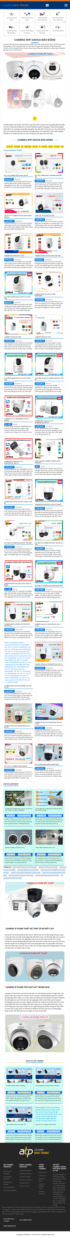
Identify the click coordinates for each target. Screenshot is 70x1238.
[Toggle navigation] (66, 5)
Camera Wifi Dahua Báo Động (34, 40)
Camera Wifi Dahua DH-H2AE (14, 256)
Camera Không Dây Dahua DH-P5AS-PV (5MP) (17, 584)
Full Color (35, 146)
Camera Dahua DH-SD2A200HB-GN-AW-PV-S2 (18, 686)
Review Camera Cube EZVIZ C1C (15, 848)
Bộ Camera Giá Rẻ (10, 1190)
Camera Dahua (24, 1177)
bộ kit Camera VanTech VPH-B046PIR (24, 867)
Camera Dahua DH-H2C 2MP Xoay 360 (48, 256)
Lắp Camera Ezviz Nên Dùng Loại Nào (47, 1086)
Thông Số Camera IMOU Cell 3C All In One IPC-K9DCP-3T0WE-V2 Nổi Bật (18, 809)
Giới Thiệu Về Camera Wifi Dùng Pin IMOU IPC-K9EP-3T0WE (48, 809)
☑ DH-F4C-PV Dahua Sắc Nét (45, 216)
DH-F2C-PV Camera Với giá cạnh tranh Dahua (18, 216)
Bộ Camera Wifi (9, 1187)
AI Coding (57, 146)
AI (39, 146)
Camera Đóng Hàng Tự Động (16, 1086)
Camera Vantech (25, 1180)
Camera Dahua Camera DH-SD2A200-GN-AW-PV (17, 625)
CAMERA (15, 5)
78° (22, 146)
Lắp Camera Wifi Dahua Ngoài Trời (47, 764)
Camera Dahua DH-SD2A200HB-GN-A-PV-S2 (48, 625)
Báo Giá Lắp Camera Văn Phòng (46, 1124)
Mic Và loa (10, 146)
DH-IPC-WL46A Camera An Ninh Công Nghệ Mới (47, 461)
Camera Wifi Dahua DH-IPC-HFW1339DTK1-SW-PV (44, 421)
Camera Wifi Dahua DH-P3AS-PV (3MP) (48, 504)
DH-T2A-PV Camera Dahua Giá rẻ (15, 766)
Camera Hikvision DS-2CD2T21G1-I (28, 870)
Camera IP (42, 1176)
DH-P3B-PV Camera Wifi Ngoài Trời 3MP (18, 543)
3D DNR (50, 146)
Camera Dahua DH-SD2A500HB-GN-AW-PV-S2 (48, 723)
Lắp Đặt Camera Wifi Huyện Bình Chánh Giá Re (25, 873)
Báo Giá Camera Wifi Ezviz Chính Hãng (21, 875)
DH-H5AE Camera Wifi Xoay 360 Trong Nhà (17, 379)
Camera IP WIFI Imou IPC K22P (48, 867)
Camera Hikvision (25, 1170)
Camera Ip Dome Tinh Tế (12, 150)
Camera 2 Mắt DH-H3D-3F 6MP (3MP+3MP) (45, 295)
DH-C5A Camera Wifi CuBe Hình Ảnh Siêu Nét (48, 176)
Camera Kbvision (25, 1174)
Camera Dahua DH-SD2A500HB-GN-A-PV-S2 (17, 726)
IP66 (62, 146)
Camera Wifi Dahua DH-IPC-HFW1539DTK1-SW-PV (14, 462)
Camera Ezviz (24, 1186)
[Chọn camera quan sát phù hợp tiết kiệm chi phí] (64, 22)
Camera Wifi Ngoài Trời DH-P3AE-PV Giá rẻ (18, 502)
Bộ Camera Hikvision (8, 1172)
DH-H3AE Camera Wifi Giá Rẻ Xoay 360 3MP (17, 297)
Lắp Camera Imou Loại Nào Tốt (16, 1124)
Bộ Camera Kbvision (8, 1178)
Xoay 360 (44, 146)
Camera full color (42, 1192)
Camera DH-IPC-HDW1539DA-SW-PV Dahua (16, 419)
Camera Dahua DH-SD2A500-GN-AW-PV (48, 664)
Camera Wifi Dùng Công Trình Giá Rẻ (47, 875)
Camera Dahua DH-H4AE (12, 337)
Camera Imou (24, 1183)
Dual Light (17, 146)
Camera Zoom (42, 1180)
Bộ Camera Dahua (8, 1183)
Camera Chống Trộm (42, 1186)
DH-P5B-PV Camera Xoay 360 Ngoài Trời (49, 586)
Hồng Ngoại (28, 146)
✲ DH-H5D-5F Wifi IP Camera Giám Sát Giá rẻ (49, 379)
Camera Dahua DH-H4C (43, 337)
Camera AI (42, 1173)
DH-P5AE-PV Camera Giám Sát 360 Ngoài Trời (49, 543)
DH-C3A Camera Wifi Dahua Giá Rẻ (16, 175)
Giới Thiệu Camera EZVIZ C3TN (45, 848)
